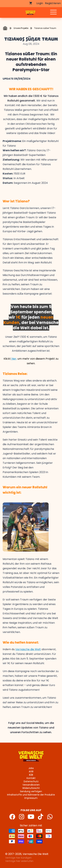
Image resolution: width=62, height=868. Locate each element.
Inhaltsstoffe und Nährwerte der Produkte (31, 794)
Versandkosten (31, 784)
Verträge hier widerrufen (19, 861)
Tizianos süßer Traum (45, 28)
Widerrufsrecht (31, 788)
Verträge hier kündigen (18, 857)
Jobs (31, 768)
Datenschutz (31, 781)
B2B (31, 774)
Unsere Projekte (21, 28)
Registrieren (53, 3)
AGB (31, 771)
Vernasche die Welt (28, 649)
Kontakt (31, 778)
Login (39, 3)
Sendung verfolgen (31, 791)
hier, (14, 359)
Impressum (31, 798)
